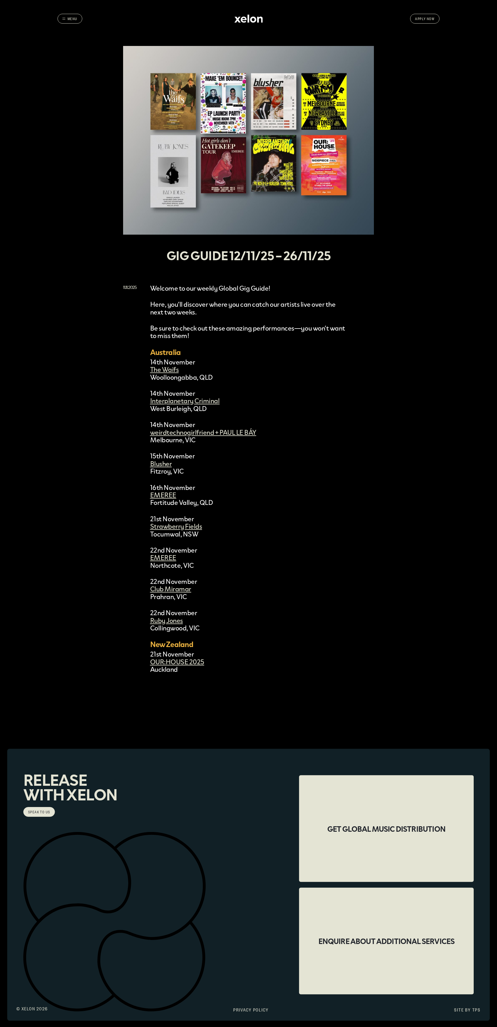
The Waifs (164, 369)
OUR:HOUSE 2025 (177, 662)
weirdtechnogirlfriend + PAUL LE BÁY (203, 432)
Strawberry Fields (176, 526)
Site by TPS (467, 1010)
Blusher (161, 463)
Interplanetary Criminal (185, 400)
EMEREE (163, 495)
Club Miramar (170, 589)
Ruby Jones (166, 620)
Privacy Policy (250, 1010)
